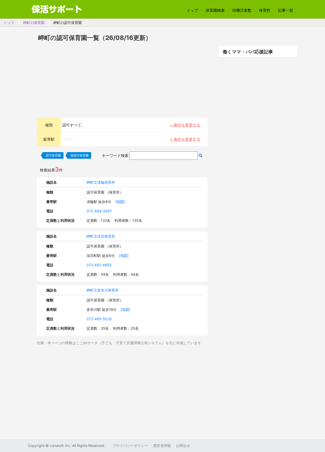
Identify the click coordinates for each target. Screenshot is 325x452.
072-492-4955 (99, 265)
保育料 (264, 10)
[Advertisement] (122, 79)
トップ (192, 10)
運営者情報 (162, 445)
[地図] (120, 201)
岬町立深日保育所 (101, 236)
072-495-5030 (99, 319)
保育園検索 (215, 10)
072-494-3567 (99, 211)
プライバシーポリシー (130, 445)
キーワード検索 (115, 155)
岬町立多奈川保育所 (103, 290)
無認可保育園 (79, 155)
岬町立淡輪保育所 (101, 182)
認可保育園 (53, 155)
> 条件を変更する (185, 125)
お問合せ (183, 445)
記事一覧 (285, 10)
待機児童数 (241, 10)
